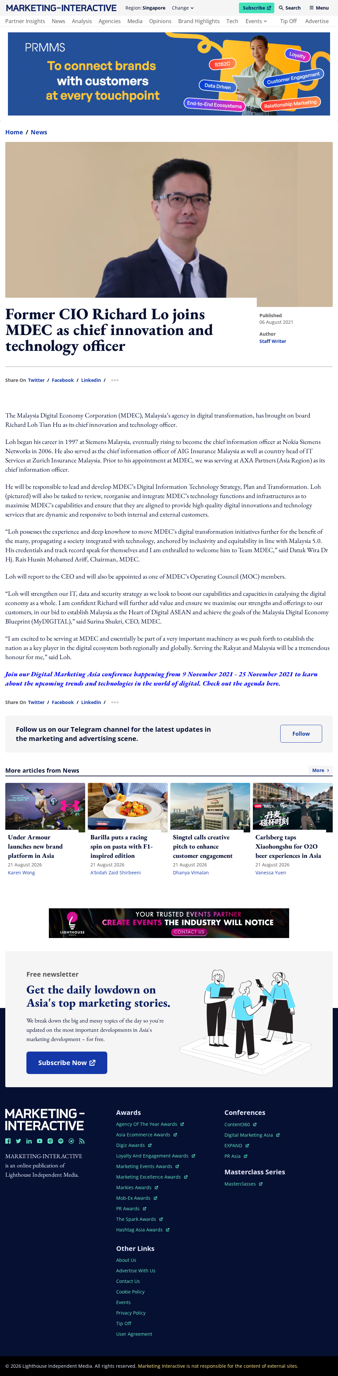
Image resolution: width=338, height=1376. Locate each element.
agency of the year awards (147, 1124)
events (254, 21)
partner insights (25, 21)
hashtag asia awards (140, 1229)
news (58, 21)
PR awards (131, 1208)
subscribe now (72, 1065)
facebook (63, 380)
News (39, 132)
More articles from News (164, 770)
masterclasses (243, 1184)
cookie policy (130, 1292)
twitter (36, 380)
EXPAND (236, 1145)
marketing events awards (145, 1166)
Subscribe (258, 9)
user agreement (134, 1334)
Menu (322, 8)
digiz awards (134, 1145)
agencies (110, 21)
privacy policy (131, 1313)
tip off (288, 21)
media (135, 21)
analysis (82, 21)
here (272, 683)
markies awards (137, 1187)
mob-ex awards (136, 1198)
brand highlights (199, 21)
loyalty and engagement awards (153, 1156)
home (14, 132)
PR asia (235, 1156)
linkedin (91, 380)
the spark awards (139, 1219)
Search (293, 8)
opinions (160, 21)
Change (180, 8)
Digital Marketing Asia (65, 674)
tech (232, 21)
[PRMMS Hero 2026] (169, 74)
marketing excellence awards (149, 1177)
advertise (317, 21)
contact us (128, 1281)
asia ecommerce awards (144, 1134)
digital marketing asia (249, 1135)
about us (126, 1260)
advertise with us (135, 1270)
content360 (240, 1124)
